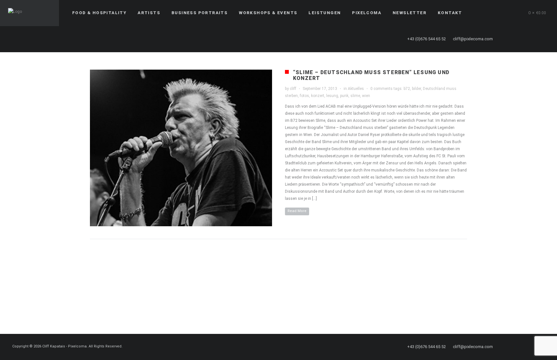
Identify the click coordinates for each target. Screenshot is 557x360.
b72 (407, 88)
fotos (304, 95)
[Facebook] (508, 39)
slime (355, 95)
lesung (332, 95)
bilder (416, 88)
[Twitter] (520, 39)
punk (344, 95)
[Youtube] (543, 39)
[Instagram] (531, 39)
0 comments (381, 88)
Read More (297, 211)
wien (366, 95)
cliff (293, 88)
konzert (317, 95)
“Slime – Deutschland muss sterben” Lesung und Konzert (371, 75)
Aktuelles (356, 88)
